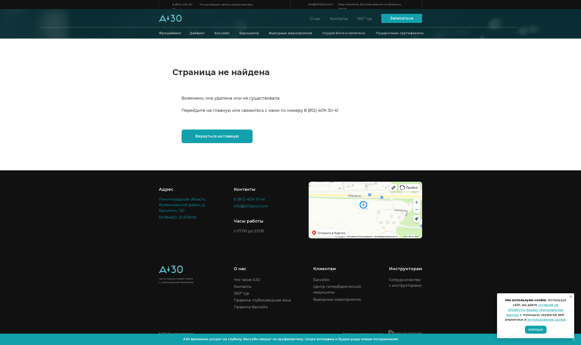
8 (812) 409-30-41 (321, 110)
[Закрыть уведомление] (571, 296)
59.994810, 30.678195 (178, 217)
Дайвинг (197, 33)
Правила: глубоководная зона (262, 300)
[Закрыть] (573, 339)
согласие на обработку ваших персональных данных (535, 310)
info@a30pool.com (320, 4)
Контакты (339, 19)
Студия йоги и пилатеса (343, 33)
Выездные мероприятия (290, 33)
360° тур (364, 19)
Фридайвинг (170, 33)
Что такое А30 (247, 280)
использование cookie (546, 320)
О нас (315, 19)
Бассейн (221, 33)
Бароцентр (249, 33)
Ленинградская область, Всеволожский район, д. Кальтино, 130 (182, 205)
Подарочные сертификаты (399, 33)
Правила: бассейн (251, 307)
